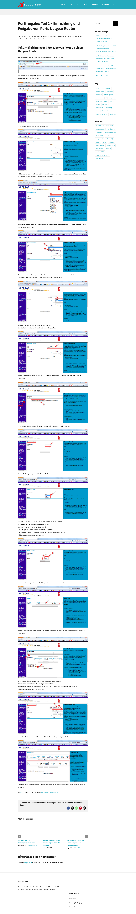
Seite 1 (25, 887)
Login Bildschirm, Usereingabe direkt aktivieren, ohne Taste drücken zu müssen (105, 58)
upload (98, 104)
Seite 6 (47, 887)
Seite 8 (56, 887)
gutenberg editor (108, 95)
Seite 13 (32, 889)
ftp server (98, 95)
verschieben (99, 108)
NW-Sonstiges (45, 792)
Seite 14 (37, 889)
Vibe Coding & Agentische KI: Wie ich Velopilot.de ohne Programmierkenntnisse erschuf (106, 48)
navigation (112, 98)
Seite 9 (60, 887)
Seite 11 (22, 889)
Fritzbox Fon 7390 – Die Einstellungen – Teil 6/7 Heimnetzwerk (75, 842)
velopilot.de (105, 104)
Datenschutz (73, 907)
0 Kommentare (54, 792)
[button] (113, 4)
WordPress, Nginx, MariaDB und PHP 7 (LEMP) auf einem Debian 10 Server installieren (106, 68)
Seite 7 (51, 887)
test (111, 101)
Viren (97, 111)
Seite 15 (42, 889)
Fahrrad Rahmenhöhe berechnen (106, 76)
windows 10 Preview (102, 114)
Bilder (97, 88)
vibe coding (108, 108)
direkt (53, 889)
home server (99, 98)
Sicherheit (99, 101)
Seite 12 (27, 889)
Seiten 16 (48, 889)
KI (106, 98)
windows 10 (104, 111)
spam (105, 101)
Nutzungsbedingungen (76, 903)
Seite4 (38, 887)
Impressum (72, 899)
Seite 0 (20, 887)
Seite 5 (42, 887)
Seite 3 (33, 887)
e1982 (21, 792)
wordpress (113, 114)
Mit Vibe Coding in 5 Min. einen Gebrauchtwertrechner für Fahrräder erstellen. (105, 38)
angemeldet (28, 863)
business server (106, 88)
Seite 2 (29, 887)
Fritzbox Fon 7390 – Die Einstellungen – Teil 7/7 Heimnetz (51, 842)
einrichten (110, 91)
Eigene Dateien (100, 91)
